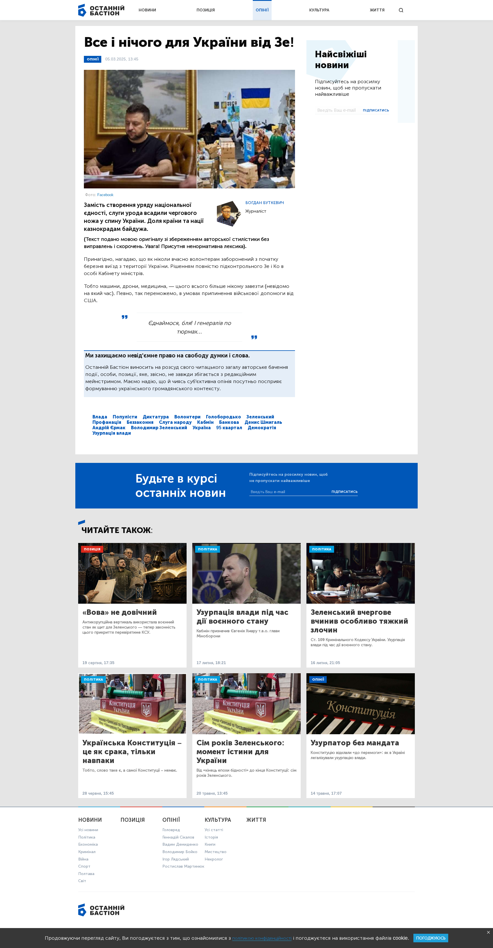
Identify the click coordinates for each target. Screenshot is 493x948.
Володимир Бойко (179, 851)
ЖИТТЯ (377, 10)
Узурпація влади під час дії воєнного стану (242, 617)
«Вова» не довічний (119, 612)
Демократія (262, 427)
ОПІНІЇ (262, 10)
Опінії (92, 59)
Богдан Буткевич (264, 202)
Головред (171, 829)
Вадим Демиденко (180, 844)
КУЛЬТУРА (319, 10)
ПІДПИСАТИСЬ (376, 110)
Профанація (106, 422)
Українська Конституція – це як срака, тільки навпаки (131, 752)
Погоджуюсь (430, 938)
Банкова (229, 422)
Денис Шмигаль (263, 422)
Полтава (86, 873)
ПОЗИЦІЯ (206, 10)
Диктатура (156, 417)
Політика (207, 549)
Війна (83, 859)
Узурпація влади (111, 433)
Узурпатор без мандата (355, 743)
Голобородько (223, 417)
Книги (210, 844)
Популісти (125, 417)
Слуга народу (175, 422)
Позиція (92, 549)
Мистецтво (216, 851)
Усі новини (88, 829)
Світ (82, 880)
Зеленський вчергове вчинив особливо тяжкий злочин (359, 621)
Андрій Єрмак (109, 427)
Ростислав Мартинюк (183, 866)
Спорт (84, 866)
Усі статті (214, 829)
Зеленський (260, 417)
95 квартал (229, 427)
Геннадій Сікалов (178, 837)
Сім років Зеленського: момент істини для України (240, 752)
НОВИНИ (147, 10)
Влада (99, 417)
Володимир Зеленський (159, 427)
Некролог (214, 859)
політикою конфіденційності (262, 938)
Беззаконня (140, 422)
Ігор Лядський (175, 859)
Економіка (88, 844)
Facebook (105, 195)
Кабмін (205, 422)
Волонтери (187, 417)
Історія (211, 837)
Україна (202, 427)
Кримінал (87, 851)
